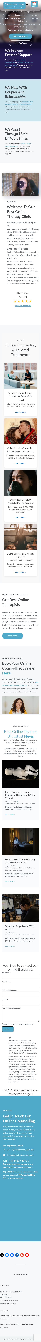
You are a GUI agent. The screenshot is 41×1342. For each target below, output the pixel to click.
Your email (6, 981)
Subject (5, 999)
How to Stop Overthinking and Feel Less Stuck (20, 861)
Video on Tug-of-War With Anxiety (20, 928)
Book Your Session (20, 36)
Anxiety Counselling (12, 935)
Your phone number (9, 990)
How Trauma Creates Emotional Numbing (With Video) (20, 794)
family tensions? (26, 104)
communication (27, 102)
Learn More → (20, 412)
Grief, (23, 143)
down (24, 60)
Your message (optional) (11, 1008)
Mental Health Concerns (13, 803)
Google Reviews (23, 305)
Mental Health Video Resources (15, 868)
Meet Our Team (20, 43)
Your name (6, 973)
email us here (4, 1294)
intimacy (8, 104)
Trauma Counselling (28, 803)
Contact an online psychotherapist (20, 1155)
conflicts (15, 104)
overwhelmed (10, 62)
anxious (19, 60)
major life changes (11, 146)
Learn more (9, 814)
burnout (28, 143)
